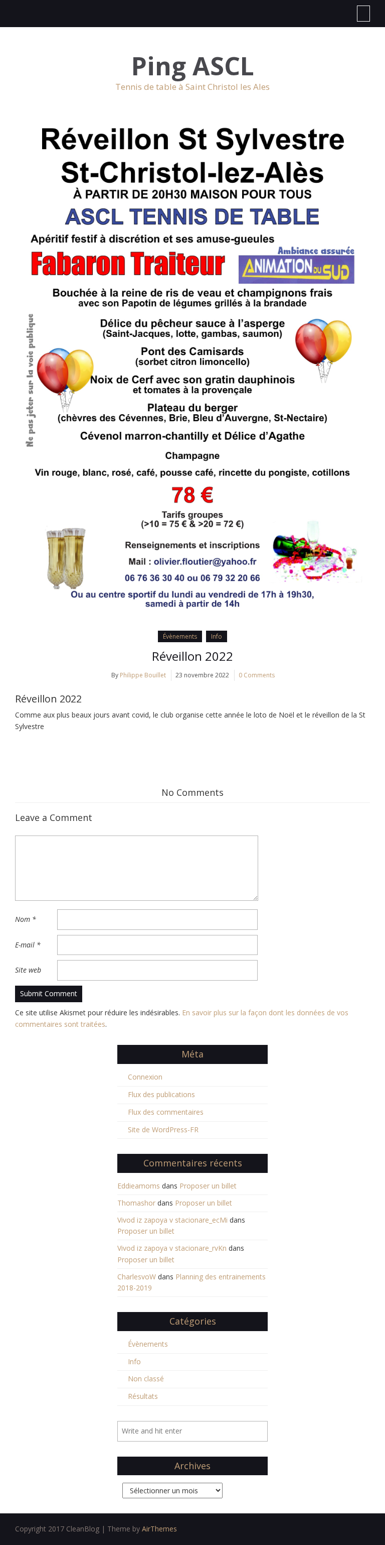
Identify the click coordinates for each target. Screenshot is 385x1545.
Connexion (145, 1077)
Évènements (180, 636)
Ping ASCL (192, 66)
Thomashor (136, 1203)
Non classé (146, 1378)
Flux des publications (161, 1094)
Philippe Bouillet (143, 675)
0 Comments (257, 675)
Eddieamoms (138, 1186)
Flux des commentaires (166, 1112)
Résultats (143, 1396)
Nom (25, 919)
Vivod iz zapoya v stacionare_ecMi (172, 1220)
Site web (28, 970)
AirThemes (159, 1528)
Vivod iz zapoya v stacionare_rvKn (172, 1248)
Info (216, 636)
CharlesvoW (136, 1276)
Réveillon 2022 (192, 656)
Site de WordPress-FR (163, 1129)
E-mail (28, 944)
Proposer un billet (208, 1186)
